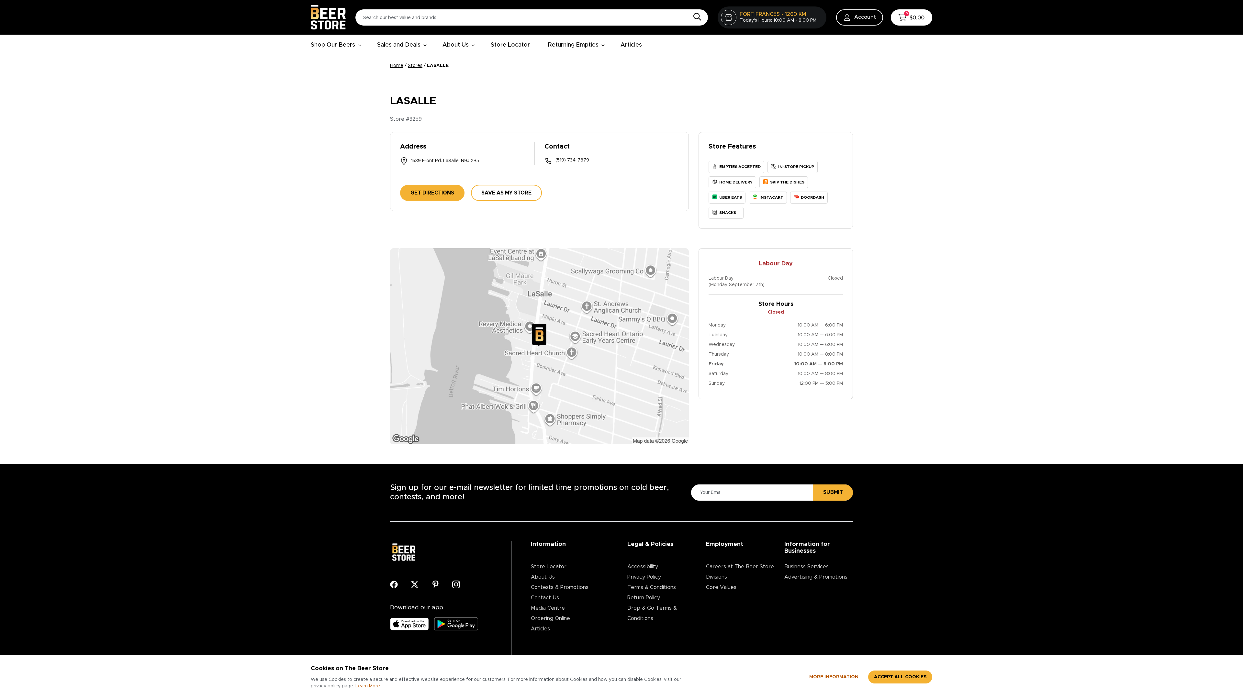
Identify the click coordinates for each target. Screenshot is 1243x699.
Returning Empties (573, 45)
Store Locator (510, 45)
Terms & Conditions (651, 587)
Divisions (716, 577)
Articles (631, 45)
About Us (455, 45)
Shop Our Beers (333, 45)
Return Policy (643, 597)
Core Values (721, 587)
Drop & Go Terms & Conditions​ (652, 613)
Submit (833, 492)
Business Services (806, 566)
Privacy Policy (644, 577)
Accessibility (642, 566)
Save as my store (506, 192)
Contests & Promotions (559, 587)
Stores (415, 65)
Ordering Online (550, 618)
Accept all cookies (900, 677)
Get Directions (432, 192)
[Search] (695, 17)
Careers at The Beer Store (740, 566)
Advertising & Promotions (815, 577)
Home (396, 65)
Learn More (367, 686)
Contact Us (545, 597)
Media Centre (548, 608)
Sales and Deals (398, 45)
